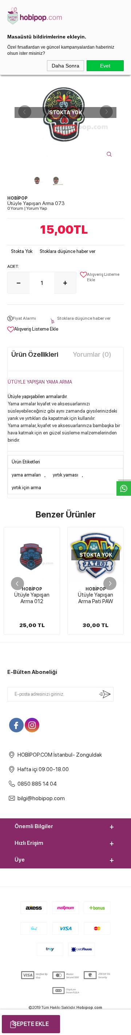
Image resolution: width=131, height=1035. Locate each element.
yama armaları (26, 475)
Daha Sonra (65, 66)
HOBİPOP (32, 589)
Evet (105, 66)
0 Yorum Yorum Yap (27, 208)
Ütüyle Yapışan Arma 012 (31, 598)
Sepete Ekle (31, 1023)
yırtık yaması (65, 475)
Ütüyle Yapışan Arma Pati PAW (95, 598)
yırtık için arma (26, 487)
